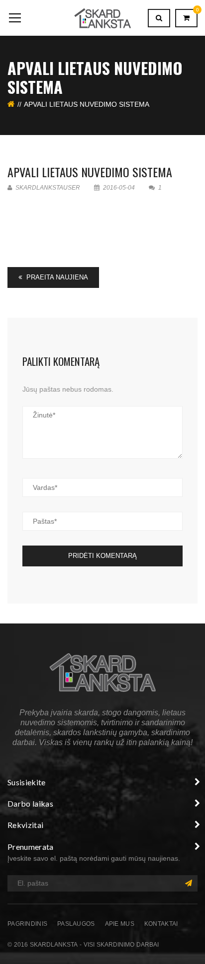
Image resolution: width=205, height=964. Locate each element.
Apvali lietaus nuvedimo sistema (89, 172)
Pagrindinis (27, 923)
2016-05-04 (119, 187)
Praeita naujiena (56, 277)
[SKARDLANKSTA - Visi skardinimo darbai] (102, 18)
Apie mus (119, 923)
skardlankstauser (47, 187)
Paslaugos (76, 923)
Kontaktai (161, 923)
